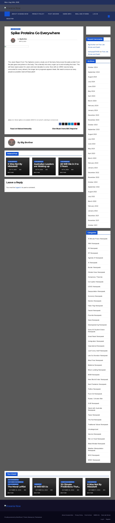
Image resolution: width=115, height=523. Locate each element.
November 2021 (93, 220)
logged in (18, 187)
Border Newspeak (94, 267)
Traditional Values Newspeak (98, 424)
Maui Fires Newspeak (95, 360)
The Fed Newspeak (94, 420)
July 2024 (91, 82)
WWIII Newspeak (94, 460)
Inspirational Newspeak (96, 346)
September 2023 (94, 129)
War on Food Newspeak (96, 439)
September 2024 (94, 72)
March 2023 (92, 158)
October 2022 (92, 182)
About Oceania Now (20, 14)
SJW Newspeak (93, 403)
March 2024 (92, 101)
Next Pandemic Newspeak (97, 384)
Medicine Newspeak (95, 365)
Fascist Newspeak (94, 310)
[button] (105, 16)
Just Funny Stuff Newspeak (98, 351)
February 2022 (93, 206)
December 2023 (93, 115)
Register (9, 19)
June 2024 (92, 86)
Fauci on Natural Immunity (21, 129)
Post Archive (53, 14)
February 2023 (93, 163)
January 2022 (93, 211)
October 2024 (93, 67)
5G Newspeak (93, 248)
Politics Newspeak (94, 389)
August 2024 (92, 77)
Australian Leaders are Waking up (44, 165)
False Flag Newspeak (95, 306)
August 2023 (92, 134)
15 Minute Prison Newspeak (97, 239)
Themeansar (38, 517)
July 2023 (91, 139)
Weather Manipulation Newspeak (95, 449)
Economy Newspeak (95, 296)
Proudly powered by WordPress (13, 517)
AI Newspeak (92, 263)
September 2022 (94, 187)
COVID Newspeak (15, 29)
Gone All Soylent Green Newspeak (96, 331)
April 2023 (91, 153)
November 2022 (93, 177)
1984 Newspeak (93, 243)
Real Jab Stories (82, 14)
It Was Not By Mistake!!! (15, 165)
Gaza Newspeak (93, 320)
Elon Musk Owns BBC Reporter (65, 129)
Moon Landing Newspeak (97, 370)
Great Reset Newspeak (96, 336)
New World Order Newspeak (98, 379)
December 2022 (93, 172)
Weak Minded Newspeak (96, 444)
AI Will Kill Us (41, 486)
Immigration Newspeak (96, 341)
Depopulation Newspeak (96, 291)
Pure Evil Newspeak (95, 394)
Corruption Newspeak (95, 282)
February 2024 (93, 105)
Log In (95, 14)
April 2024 (91, 96)
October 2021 (92, 225)
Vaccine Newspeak (94, 434)
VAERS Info (67, 14)
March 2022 (92, 201)
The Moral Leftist (17, 486)
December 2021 (93, 215)
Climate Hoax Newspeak (96, 272)
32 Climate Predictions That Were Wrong (69, 486)
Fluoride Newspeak (94, 315)
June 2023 (91, 144)
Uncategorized (93, 429)
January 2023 (93, 168)
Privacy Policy (38, 14)
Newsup (30, 517)
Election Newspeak (94, 301)
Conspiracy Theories (95, 277)
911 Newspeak (93, 253)
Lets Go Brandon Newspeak (98, 355)
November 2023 (93, 120)
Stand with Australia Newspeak (95, 409)
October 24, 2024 (15, 490)
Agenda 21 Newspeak (95, 258)
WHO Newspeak (93, 455)
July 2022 (91, 196)
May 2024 (91, 91)
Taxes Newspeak (94, 415)
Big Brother (23, 39)
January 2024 (93, 110)
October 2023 (92, 125)
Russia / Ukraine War (95, 398)
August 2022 (92, 192)
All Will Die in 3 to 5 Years (69, 165)
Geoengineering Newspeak (97, 325)
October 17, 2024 (95, 490)
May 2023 (91, 149)
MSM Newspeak (93, 375)
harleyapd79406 (93, 52)
